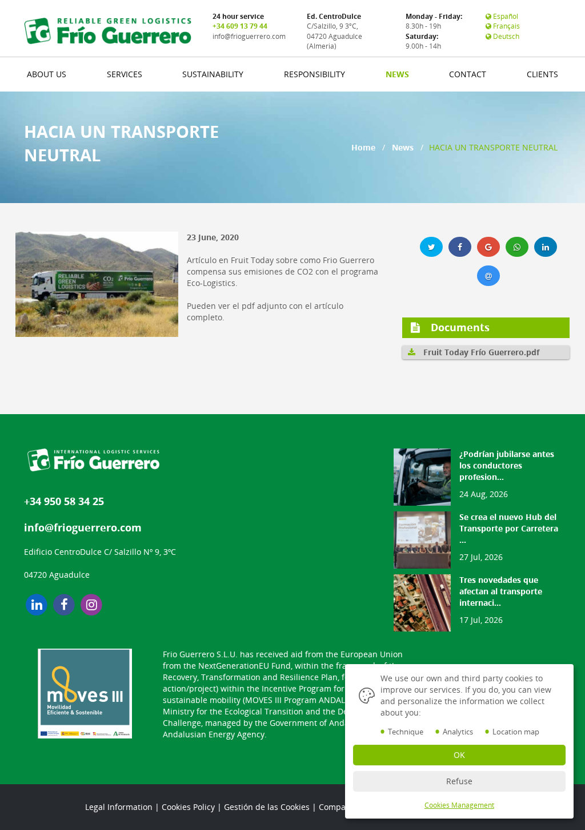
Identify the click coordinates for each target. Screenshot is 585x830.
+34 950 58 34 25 (64, 501)
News (403, 147)
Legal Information (119, 806)
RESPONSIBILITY (314, 74)
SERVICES (124, 74)
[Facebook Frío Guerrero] (64, 604)
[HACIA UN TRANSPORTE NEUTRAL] (101, 284)
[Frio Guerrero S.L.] (107, 30)
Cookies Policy (188, 806)
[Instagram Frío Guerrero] (91, 604)
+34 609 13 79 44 (240, 26)
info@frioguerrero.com (249, 36)
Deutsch (505, 36)
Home (363, 147)
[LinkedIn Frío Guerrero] (36, 604)
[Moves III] (85, 693)
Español (504, 16)
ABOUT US (46, 74)
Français (505, 26)
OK (459, 754)
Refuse (459, 781)
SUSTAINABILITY (212, 74)
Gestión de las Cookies (267, 806)
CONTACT (467, 74)
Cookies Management (459, 805)
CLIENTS (542, 74)
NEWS (397, 74)
